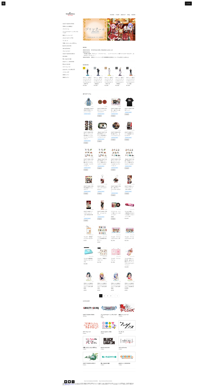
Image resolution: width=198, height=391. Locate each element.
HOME (112, 14)
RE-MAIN (65, 56)
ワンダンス (65, 40)
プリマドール (66, 29)
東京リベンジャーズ (67, 35)
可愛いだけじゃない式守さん (70, 43)
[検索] (3, 3)
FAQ (128, 14)
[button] (188, 3)
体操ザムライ (66, 77)
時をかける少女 (66, 64)
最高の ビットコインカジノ (69, 384)
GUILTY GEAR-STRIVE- (68, 23)
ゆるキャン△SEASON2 (68, 61)
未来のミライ (66, 74)
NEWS (133, 14)
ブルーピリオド (66, 51)
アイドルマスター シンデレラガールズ (70, 32)
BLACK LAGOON (67, 45)
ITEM (117, 14)
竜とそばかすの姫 (67, 59)
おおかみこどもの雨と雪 (69, 69)
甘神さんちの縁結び (67, 26)
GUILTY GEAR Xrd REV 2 (69, 53)
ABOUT (123, 14)
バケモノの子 (66, 72)
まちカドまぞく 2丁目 (68, 37)
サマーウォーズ (66, 66)
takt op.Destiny (66, 48)
